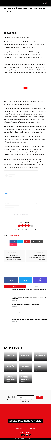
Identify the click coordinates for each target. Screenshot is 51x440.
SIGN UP (39, 397)
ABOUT (17, 425)
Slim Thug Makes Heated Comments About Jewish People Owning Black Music (13, 257)
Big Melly (15, 306)
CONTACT (25, 425)
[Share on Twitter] (8, 33)
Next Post (40, 253)
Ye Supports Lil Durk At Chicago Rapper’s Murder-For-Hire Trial (29, 319)
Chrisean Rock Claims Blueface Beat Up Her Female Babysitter (37, 257)
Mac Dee (15, 300)
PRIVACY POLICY (31, 425)
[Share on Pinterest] (10, 33)
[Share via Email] (13, 33)
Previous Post (12, 253)
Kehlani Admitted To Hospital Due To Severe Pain (25, 304)
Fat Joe (11, 235)
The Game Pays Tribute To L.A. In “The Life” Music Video (27, 312)
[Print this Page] (15, 33)
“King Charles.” (31, 47)
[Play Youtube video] (25, 88)
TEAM (21, 425)
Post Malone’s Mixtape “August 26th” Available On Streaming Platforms (29, 297)
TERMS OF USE (19, 428)
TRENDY (36, 286)
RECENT (14, 286)
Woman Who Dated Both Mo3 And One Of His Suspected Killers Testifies (29, 290)
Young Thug (16, 235)
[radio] (19, 226)
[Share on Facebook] (5, 33)
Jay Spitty (15, 292)
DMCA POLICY (32, 428)
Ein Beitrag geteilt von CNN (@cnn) (21, 214)
